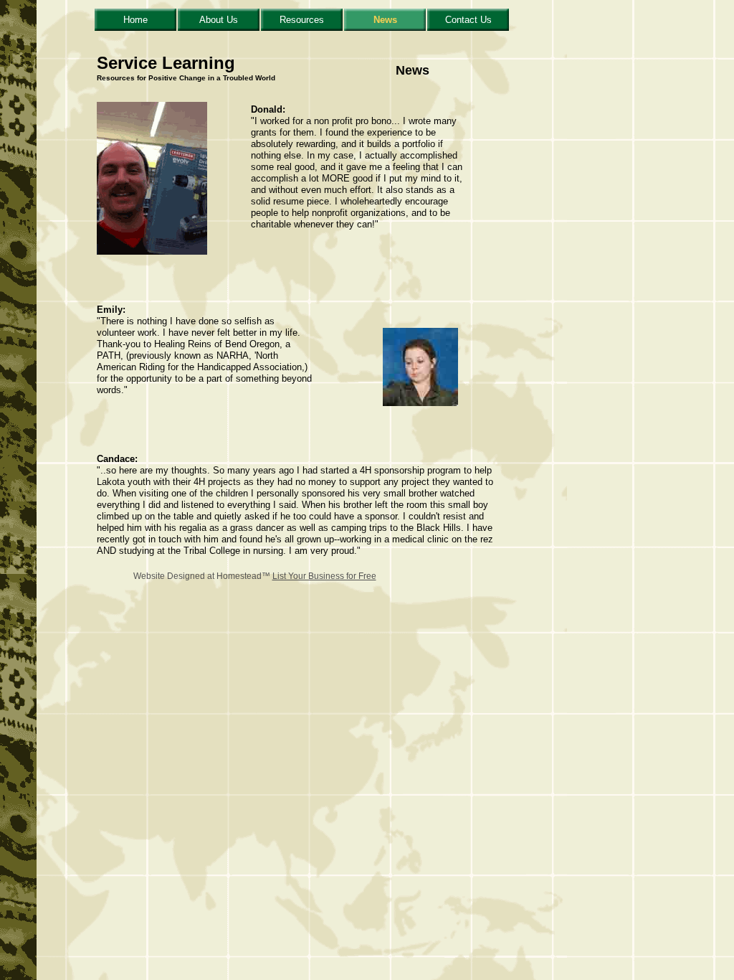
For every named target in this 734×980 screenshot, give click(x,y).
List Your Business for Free (324, 576)
